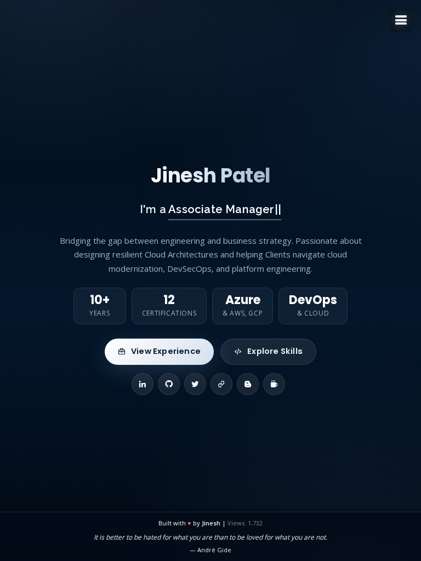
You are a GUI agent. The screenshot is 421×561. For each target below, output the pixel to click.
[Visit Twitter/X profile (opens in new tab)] (195, 384)
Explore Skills (275, 351)
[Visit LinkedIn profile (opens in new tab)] (142, 384)
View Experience (166, 351)
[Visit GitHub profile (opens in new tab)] (169, 384)
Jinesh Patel (211, 176)
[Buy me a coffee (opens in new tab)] (274, 384)
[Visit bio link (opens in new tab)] (221, 384)
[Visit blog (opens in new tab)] (248, 384)
